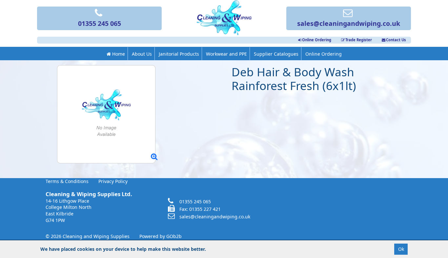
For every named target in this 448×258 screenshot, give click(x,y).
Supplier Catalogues (276, 54)
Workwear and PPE (226, 54)
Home (118, 54)
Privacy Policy (113, 181)
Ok (401, 249)
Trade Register (358, 39)
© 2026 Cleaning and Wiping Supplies (88, 236)
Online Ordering (316, 39)
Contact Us (396, 39)
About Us (142, 54)
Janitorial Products (179, 54)
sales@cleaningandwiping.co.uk (348, 23)
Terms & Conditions (67, 181)
